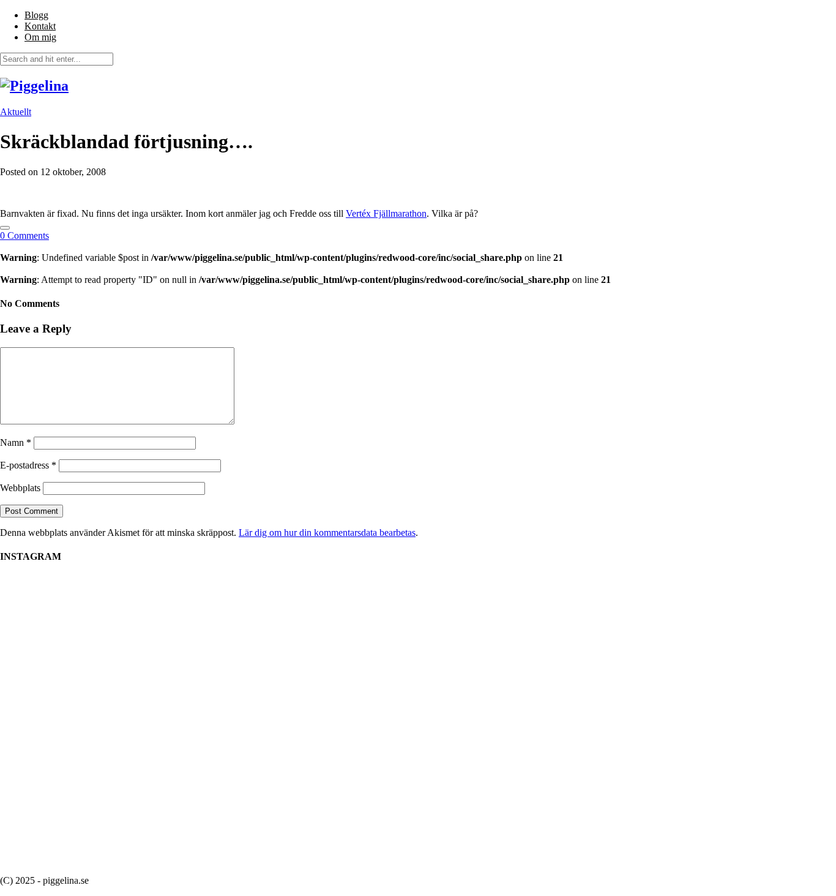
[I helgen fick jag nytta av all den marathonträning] (473, 676)
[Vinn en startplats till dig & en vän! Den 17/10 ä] (253, 720)
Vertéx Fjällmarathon (386, 213)
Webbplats (20, 488)
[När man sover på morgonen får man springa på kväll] (143, 659)
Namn (15, 442)
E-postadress (28, 465)
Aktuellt (15, 112)
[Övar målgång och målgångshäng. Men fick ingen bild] (583, 632)
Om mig (40, 37)
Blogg (36, 15)
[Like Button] (5, 228)
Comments (24, 235)
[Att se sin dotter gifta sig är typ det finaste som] (363, 626)
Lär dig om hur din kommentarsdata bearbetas (327, 532)
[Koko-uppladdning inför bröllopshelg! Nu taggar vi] (693, 604)
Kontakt (40, 26)
